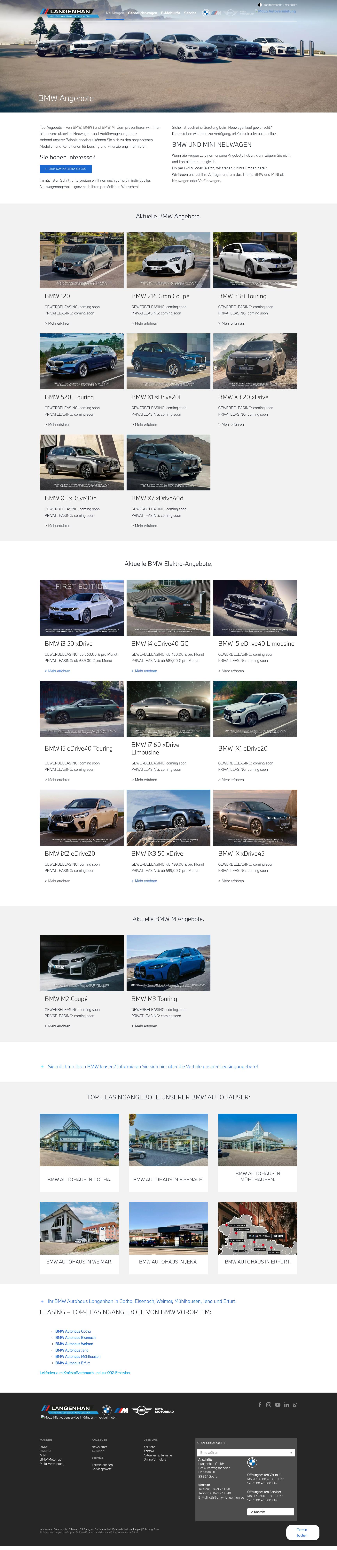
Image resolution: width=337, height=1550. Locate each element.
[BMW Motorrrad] (247, 11)
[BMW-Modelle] (206, 11)
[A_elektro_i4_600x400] (168, 581)
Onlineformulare (155, 1459)
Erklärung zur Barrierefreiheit (95, 1529)
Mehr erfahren (57, 671)
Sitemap (73, 1529)
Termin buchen (102, 1465)
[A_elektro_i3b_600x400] (82, 581)
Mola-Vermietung (52, 1464)
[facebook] (259, 1404)
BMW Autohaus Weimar (74, 1343)
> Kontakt (258, 1512)
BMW (44, 1447)
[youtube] (277, 1404)
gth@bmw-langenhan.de (226, 1497)
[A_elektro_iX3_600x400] (168, 791)
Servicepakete (102, 1469)
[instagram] (268, 1404)
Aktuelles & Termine (158, 1455)
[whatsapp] (295, 1404)
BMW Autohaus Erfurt (72, 1363)
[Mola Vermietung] (276, 11)
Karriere (149, 1447)
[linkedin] (286, 1404)
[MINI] (231, 11)
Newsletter (99, 1447)
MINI (43, 1455)
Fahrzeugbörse (150, 1529)
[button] (168, 1066)
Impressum (46, 1529)
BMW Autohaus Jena (71, 1350)
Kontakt (149, 1451)
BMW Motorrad (50, 1459)
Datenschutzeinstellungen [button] (126, 1529)
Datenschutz (60, 1529)
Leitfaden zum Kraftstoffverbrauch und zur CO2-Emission (85, 1372)
